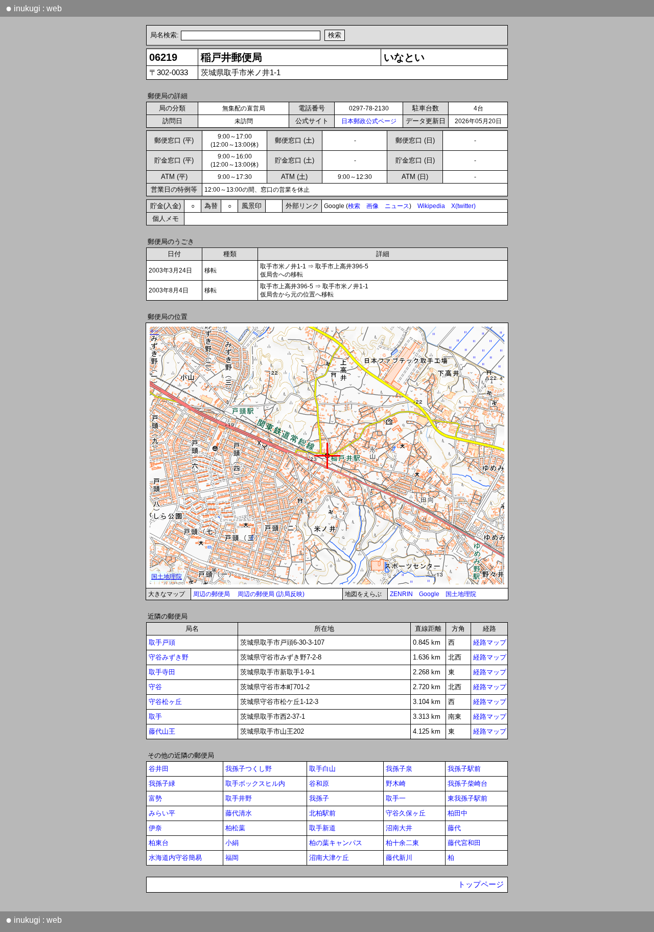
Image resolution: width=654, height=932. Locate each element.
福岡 (232, 857)
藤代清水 (238, 813)
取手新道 (322, 828)
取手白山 (322, 768)
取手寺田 (162, 672)
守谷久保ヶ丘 (406, 813)
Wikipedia (431, 206)
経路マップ (489, 642)
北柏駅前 (322, 813)
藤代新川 (399, 857)
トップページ (481, 884)
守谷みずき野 (169, 657)
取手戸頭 (162, 642)
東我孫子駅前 (467, 798)
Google (429, 594)
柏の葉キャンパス (335, 843)
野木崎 (396, 783)
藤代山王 (162, 731)
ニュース (397, 206)
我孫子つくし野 (248, 768)
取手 (155, 716)
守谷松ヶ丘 (165, 702)
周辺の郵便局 (211, 594)
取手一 (396, 798)
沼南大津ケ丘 (329, 857)
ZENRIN (401, 594)
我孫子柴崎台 (467, 783)
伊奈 (155, 828)
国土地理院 (461, 594)
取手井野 (238, 798)
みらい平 (162, 813)
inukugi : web (34, 8)
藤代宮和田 (464, 843)
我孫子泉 (399, 768)
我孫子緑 (162, 783)
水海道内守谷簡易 (175, 857)
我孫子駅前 (464, 768)
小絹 (232, 843)
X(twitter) (463, 206)
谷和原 (319, 783)
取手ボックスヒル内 (255, 783)
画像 (372, 206)
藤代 (454, 828)
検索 (354, 206)
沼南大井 (399, 828)
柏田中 (458, 813)
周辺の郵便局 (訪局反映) (271, 594)
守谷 (155, 687)
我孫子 (319, 798)
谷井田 (159, 768)
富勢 (155, 798)
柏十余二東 (402, 843)
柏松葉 (235, 828)
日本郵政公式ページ (368, 121)
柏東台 (159, 843)
